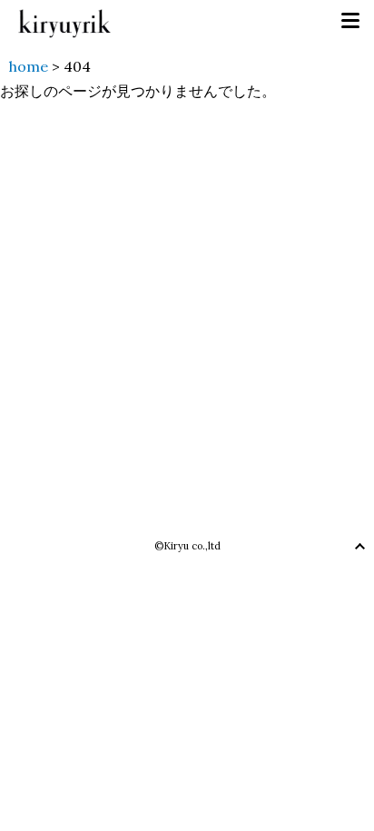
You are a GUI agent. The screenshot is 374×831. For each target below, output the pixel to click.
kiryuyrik (64, 21)
